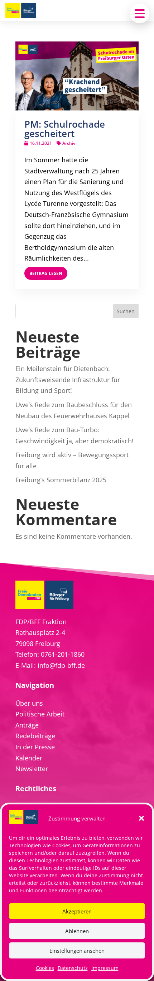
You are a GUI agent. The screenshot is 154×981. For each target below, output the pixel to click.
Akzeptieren (77, 911)
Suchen (126, 311)
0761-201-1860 (63, 654)
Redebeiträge (35, 735)
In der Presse (35, 747)
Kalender (28, 758)
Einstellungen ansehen (77, 950)
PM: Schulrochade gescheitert (64, 129)
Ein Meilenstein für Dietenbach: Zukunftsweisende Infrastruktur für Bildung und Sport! (67, 379)
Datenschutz (73, 968)
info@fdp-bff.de (61, 665)
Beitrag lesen (45, 273)
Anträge (27, 725)
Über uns (29, 703)
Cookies (45, 968)
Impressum (105, 968)
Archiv (68, 143)
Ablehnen (77, 931)
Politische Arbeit (39, 714)
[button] (141, 818)
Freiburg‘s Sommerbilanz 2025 (60, 479)
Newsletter (31, 768)
